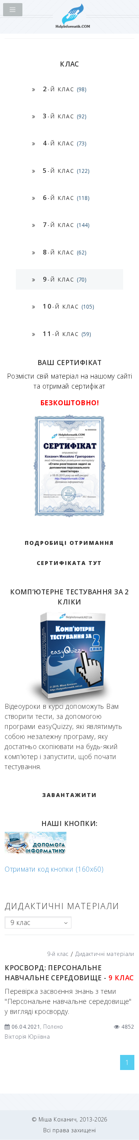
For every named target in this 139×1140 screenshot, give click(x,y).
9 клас (20, 922)
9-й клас (57, 953)
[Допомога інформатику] (35, 852)
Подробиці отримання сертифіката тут (69, 553)
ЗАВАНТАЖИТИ (69, 795)
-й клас (64, 88)
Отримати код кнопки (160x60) (54, 869)
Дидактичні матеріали (104, 953)
